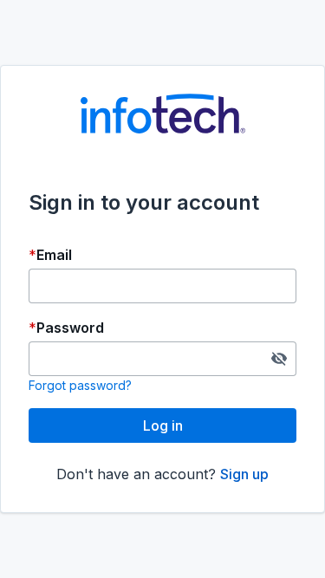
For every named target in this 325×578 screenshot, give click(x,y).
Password (70, 327)
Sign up (244, 474)
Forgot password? (80, 385)
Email (54, 254)
